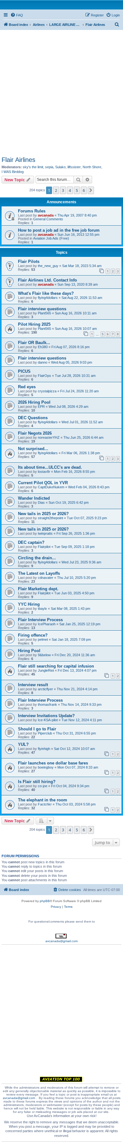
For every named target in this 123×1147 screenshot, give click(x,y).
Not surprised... (33, 448)
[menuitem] (16, 15)
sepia (49, 167)
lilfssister (74, 167)
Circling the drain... (37, 558)
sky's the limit (33, 167)
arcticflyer (45, 689)
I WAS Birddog (13, 172)
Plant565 (44, 313)
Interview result (33, 684)
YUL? (23, 744)
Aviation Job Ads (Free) (51, 238)
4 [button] (70, 190)
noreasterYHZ (49, 437)
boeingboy (46, 767)
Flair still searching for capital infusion (56, 666)
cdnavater (45, 577)
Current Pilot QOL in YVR (43, 482)
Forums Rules (31, 211)
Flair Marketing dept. (38, 588)
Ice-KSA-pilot (48, 720)
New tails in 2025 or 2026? (43, 513)
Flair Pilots (28, 261)
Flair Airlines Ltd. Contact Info (47, 280)
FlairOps (44, 375)
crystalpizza (47, 391)
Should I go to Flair (37, 729)
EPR (41, 406)
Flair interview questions (42, 308)
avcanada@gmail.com (61, 941)
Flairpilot (44, 547)
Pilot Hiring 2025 (34, 324)
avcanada (46, 215)
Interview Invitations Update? (46, 715)
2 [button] (56, 190)
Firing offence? (33, 635)
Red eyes (27, 386)
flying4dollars (48, 298)
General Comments (48, 219)
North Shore (92, 167)
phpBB (45, 901)
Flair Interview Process (40, 619)
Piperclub (45, 733)
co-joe (42, 786)
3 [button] (63, 190)
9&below (44, 655)
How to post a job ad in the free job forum (59, 230)
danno (42, 362)
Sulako (60, 167)
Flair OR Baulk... (34, 342)
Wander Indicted (34, 498)
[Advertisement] (61, 91)
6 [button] (84, 190)
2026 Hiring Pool (34, 402)
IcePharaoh (47, 624)
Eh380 (43, 347)
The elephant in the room (42, 800)
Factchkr (45, 804)
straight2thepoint (50, 518)
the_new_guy (48, 266)
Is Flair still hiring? (37, 781)
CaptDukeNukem (51, 487)
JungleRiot (46, 670)
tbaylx (42, 608)
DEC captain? (31, 542)
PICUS (24, 371)
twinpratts (45, 533)
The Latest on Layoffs (39, 573)
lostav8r (44, 471)
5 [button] (77, 190)
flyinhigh (44, 749)
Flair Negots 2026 (35, 433)
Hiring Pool (29, 650)
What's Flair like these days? (46, 293)
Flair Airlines (18, 159)
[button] (91, 190)
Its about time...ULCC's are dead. (50, 467)
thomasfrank (47, 704)
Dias (41, 502)
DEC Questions (33, 417)
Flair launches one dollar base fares (53, 763)
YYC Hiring (29, 604)
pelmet (43, 639)
